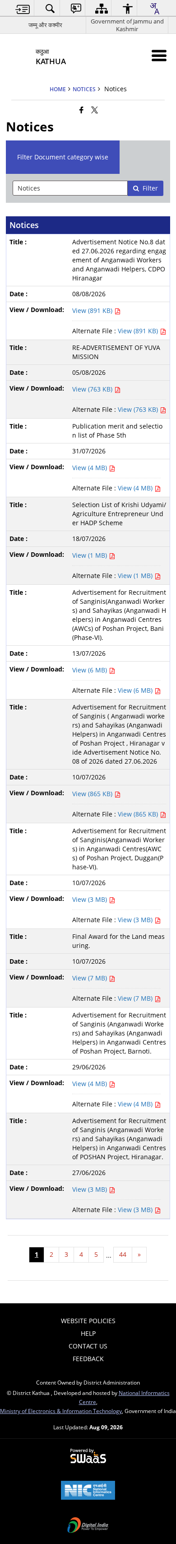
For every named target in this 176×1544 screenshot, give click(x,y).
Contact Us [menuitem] (88, 1346)
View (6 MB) (90, 670)
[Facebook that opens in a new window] (81, 109)
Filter (150, 188)
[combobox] (154, 8)
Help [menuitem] (88, 1333)
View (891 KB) (93, 310)
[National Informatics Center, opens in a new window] (88, 1491)
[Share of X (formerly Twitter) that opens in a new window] (94, 109)
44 (122, 1254)
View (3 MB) (90, 899)
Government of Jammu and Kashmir (127, 25)
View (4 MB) (90, 467)
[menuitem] (22, 8)
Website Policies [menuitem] (88, 1320)
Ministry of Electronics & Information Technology (61, 1410)
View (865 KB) (93, 793)
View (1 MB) (90, 555)
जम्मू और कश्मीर (45, 25)
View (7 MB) (90, 978)
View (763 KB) (93, 389)
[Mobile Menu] (159, 55)
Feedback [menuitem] (88, 1358)
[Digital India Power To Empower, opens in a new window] (88, 1526)
